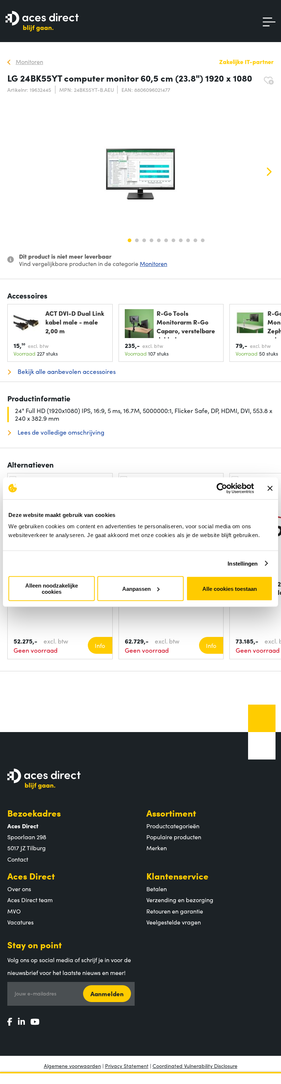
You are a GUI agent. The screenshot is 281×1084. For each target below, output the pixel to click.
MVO (14, 911)
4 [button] (151, 240)
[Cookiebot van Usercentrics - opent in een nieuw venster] (222, 488)
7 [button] (173, 240)
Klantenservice (177, 876)
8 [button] (181, 240)
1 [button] (129, 240)
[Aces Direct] (42, 22)
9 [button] (188, 240)
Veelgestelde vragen (173, 922)
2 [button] (137, 240)
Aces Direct (31, 876)
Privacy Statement (127, 1065)
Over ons (19, 889)
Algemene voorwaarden (72, 1065)
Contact (17, 859)
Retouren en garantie (174, 911)
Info (100, 645)
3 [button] (144, 240)
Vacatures (20, 922)
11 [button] (203, 240)
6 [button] (166, 240)
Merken (156, 848)
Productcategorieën (172, 826)
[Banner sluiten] (270, 488)
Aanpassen (136, 588)
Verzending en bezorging (179, 900)
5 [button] (159, 240)
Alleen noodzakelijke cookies (51, 588)
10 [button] (195, 240)
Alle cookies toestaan (229, 588)
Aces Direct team (30, 900)
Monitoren (153, 263)
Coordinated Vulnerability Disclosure (195, 1065)
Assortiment (171, 813)
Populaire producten (173, 837)
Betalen (156, 889)
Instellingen (243, 563)
